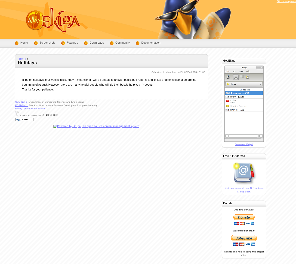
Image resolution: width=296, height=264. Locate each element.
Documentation (150, 42)
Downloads (96, 42)
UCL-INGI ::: (21, 102)
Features (72, 42)
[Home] (46, 33)
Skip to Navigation (286, 1)
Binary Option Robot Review (30, 108)
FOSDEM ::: (21, 105)
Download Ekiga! (244, 144)
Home (22, 58)
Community (122, 42)
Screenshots (47, 42)
